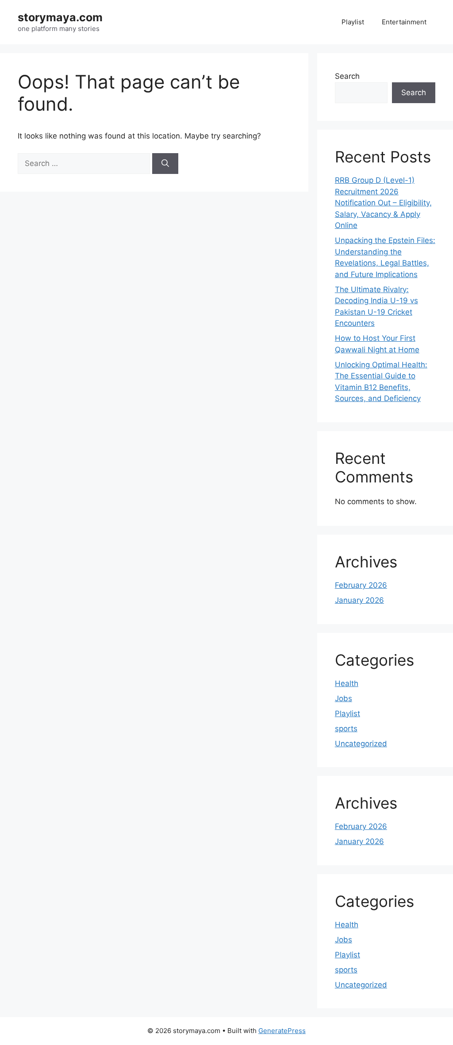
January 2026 (359, 600)
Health (346, 683)
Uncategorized (361, 743)
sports (346, 728)
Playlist (353, 22)
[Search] (165, 163)
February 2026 (361, 585)
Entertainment (404, 22)
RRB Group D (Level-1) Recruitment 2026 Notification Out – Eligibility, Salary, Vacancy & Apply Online (383, 203)
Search (347, 76)
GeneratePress (282, 1030)
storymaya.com (60, 17)
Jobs (343, 698)
